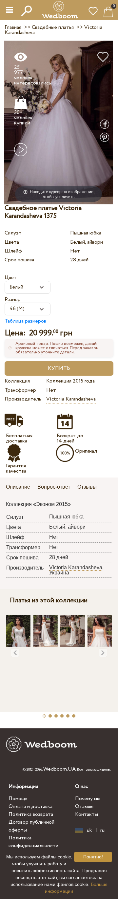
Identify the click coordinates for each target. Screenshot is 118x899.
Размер (13, 299)
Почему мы (87, 798)
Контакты (86, 814)
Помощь (18, 798)
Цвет (11, 277)
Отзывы (84, 806)
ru (102, 830)
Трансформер (20, 390)
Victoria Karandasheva (71, 399)
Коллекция (17, 381)
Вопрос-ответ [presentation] (53, 487)
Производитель (23, 399)
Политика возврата (31, 814)
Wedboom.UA (59, 769)
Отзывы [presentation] (87, 487)
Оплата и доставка (30, 806)
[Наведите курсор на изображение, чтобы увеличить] (58, 122)
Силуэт (13, 233)
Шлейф (13, 251)
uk (89, 830)
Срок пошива (19, 260)
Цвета (12, 242)
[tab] (20, 487)
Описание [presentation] (18, 487)
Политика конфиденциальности (33, 842)
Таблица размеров (25, 321)
